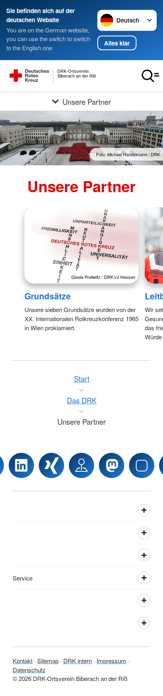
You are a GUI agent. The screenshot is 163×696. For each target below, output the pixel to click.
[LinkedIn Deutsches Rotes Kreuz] (21, 465)
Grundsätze (48, 296)
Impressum (111, 660)
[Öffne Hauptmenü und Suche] (150, 75)
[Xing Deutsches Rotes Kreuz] (51, 465)
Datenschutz (29, 670)
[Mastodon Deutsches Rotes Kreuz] (111, 465)
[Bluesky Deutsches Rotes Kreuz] (141, 465)
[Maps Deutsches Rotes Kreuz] (81, 465)
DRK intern (77, 660)
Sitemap (48, 660)
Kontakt (22, 660)
